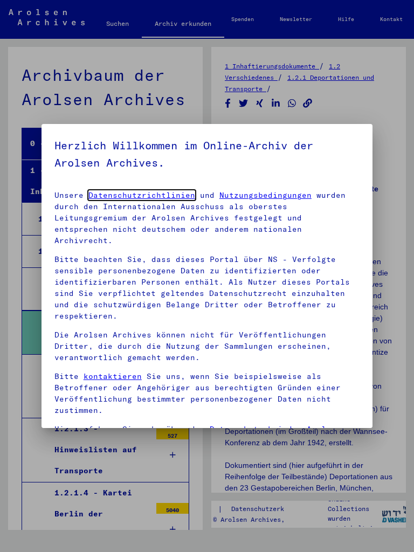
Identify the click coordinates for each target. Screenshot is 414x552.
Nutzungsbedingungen (265, 195)
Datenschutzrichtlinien (141, 195)
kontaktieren (113, 376)
